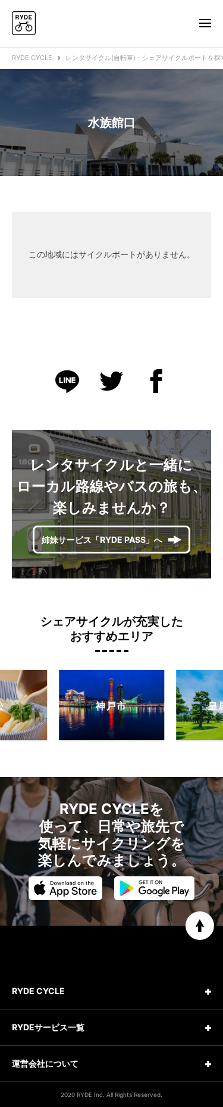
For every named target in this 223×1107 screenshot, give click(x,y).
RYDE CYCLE (32, 58)
